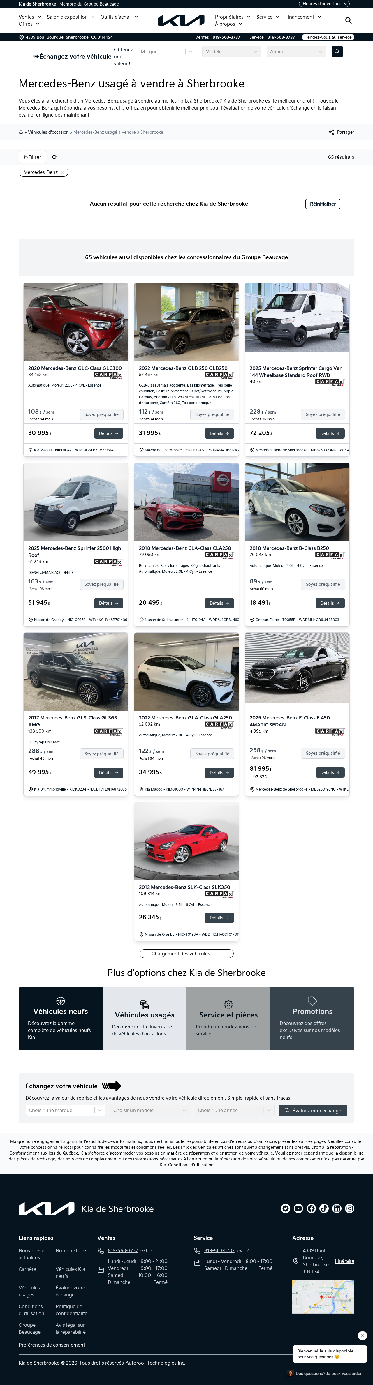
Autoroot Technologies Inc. (155, 1363)
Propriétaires (229, 17)
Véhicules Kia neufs (70, 1272)
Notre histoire (71, 1250)
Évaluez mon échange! (318, 1110)
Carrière (27, 1269)
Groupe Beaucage (30, 1328)
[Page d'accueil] (47, 1208)
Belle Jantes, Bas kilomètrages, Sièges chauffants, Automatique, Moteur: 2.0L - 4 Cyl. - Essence (180, 568)
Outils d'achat (116, 17)
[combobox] (141, 51)
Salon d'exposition (67, 17)
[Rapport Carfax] (108, 375)
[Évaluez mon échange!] (337, 51)
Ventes (26, 17)
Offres (26, 24)
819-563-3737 (226, 37)
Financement (299, 17)
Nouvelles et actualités (32, 1254)
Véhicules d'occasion (48, 132)
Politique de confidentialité (71, 1310)
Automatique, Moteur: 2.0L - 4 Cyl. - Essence (64, 385)
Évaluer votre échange (70, 1291)
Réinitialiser (323, 203)
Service (264, 17)
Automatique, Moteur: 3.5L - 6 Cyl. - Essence (175, 904)
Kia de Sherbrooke (37, 4)
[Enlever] (61, 173)
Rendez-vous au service (328, 37)
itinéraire (344, 1261)
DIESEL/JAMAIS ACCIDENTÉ (51, 572)
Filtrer (34, 157)
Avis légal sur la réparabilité (71, 1328)
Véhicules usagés (29, 1291)
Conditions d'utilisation (191, 1165)
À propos (225, 24)
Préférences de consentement (52, 1345)
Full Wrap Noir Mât (43, 742)
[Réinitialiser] (54, 157)
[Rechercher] (348, 20)
